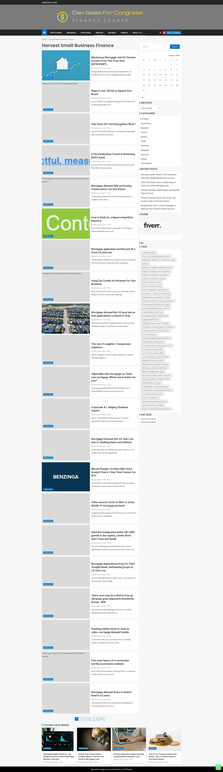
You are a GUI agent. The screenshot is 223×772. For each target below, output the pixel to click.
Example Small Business (150, 319)
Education (145, 128)
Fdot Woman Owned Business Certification (158, 327)
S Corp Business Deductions (152, 394)
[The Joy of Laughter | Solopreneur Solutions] (66, 350)
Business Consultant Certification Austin (157, 267)
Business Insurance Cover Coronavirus (156, 271)
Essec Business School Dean (152, 312)
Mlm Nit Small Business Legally (153, 372)
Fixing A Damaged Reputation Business (156, 338)
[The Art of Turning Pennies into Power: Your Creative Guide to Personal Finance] (164, 739)
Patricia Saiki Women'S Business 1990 (155, 379)
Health (143, 141)
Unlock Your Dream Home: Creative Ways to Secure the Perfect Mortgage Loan (91, 756)
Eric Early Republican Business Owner (155, 308)
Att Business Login (168, 260)
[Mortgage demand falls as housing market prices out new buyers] (66, 192)
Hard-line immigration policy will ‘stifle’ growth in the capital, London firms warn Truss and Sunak (113, 535)
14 (96, 719)
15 (171, 75)
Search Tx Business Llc (150, 398)
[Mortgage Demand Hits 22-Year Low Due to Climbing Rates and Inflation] (66, 445)
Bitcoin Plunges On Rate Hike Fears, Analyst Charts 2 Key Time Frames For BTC (113, 472)
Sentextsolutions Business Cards (154, 401)
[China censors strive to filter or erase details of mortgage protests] (66, 508)
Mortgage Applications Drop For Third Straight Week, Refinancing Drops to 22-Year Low (113, 567)
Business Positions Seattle (152, 286)
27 (160, 85)
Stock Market (146, 163)
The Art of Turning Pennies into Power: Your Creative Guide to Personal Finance (163, 756)
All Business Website (149, 260)
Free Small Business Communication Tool (157, 345)
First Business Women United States (155, 331)
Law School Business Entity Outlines (155, 357)
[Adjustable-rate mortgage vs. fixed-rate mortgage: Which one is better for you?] (66, 382)
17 (144, 80)
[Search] (160, 32)
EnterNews (116, 769)
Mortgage (86, 33)
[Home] (44, 32)
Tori (110, 68)
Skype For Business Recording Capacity (156, 409)
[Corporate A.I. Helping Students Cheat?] (66, 413)
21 (166, 80)
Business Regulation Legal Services (155, 290)
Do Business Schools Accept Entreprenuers (158, 301)
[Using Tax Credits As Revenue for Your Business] (66, 287)
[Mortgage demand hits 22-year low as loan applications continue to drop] (66, 318)
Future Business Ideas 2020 (152, 349)
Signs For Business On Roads (152, 405)
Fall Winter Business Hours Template (155, 323)
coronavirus (146, 293)
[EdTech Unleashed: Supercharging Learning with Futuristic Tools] (129, 739)
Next (102, 719)
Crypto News (56, 33)
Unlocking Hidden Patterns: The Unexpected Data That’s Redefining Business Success (58, 756)
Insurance (71, 33)
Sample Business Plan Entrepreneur (155, 386)
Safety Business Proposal (151, 383)
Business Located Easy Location (153, 278)
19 (155, 80)
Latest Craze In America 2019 (153, 353)
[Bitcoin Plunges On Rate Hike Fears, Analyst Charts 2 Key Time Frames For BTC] (66, 477)
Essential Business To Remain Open (155, 316)
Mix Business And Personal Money (154, 368)
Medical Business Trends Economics (155, 364)
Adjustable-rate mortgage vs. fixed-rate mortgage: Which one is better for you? (113, 377)
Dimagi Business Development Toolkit (156, 297)
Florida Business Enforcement (153, 342)
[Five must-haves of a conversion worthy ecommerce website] (66, 667)
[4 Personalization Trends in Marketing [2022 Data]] (66, 160)
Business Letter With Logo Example (155, 275)
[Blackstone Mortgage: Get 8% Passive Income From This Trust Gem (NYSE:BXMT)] (66, 65)
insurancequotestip (148, 419)
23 (177, 80)
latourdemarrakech (148, 422)
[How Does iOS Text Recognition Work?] (66, 129)
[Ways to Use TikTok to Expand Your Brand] (66, 97)
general (144, 137)
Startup (144, 159)
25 (149, 85)
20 (160, 80)
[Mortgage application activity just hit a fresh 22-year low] (66, 255)
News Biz (99, 33)
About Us (137, 33)
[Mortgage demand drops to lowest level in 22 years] (66, 698)
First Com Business (149, 334)
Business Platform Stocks (151, 282)
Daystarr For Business (162, 293)
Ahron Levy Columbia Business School (156, 256)
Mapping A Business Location (152, 360)
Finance (124, 33)
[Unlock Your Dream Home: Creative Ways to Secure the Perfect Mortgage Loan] (94, 739)
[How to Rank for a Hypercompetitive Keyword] (66, 224)
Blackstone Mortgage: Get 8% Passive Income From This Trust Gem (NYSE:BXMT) (113, 61)
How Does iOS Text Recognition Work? (113, 124)
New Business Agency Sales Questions (156, 375)
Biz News (112, 33)
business (145, 264)
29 (171, 85)
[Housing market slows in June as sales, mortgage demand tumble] (66, 635)
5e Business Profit (148, 252)
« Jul (142, 97)
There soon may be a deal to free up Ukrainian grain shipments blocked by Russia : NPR (112, 599)
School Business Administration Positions (157, 390)
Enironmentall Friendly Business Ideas (155, 305)
